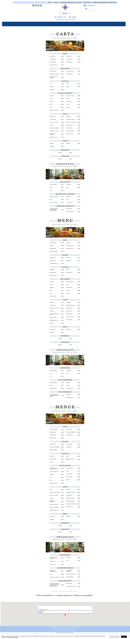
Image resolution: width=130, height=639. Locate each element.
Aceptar (124, 636)
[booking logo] (33, 5)
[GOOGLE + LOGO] (36, 5)
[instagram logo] (41, 5)
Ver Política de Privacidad (12, 637)
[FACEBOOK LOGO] (38, 5)
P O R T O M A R (65, 17)
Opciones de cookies (114, 636)
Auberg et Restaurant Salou (65, 19)
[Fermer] (128, 636)
